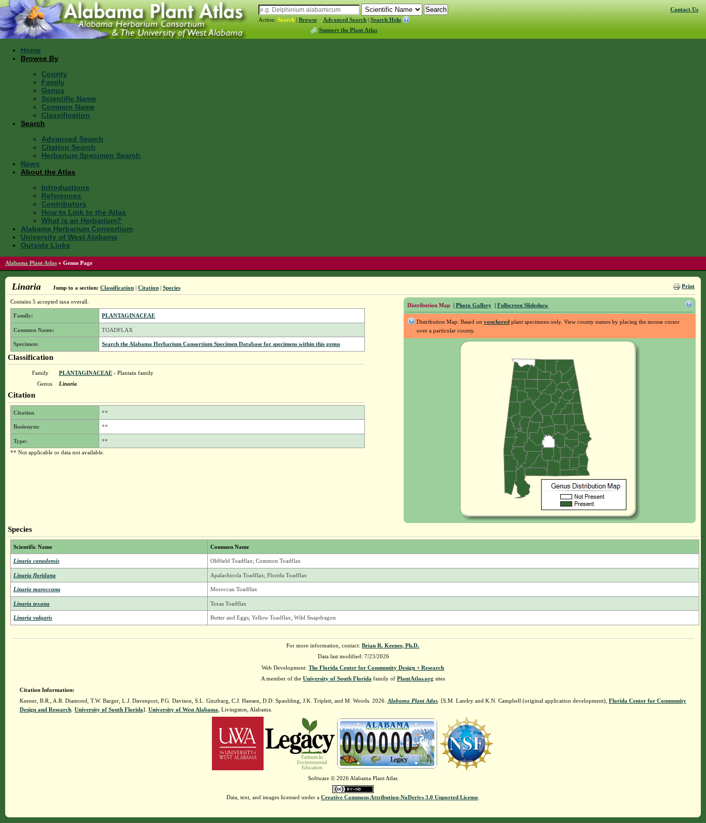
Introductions (65, 187)
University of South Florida (337, 678)
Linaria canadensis (36, 561)
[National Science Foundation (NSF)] (466, 743)
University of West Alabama (69, 237)
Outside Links (45, 245)
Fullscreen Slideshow (522, 305)
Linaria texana (31, 603)
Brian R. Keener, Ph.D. (390, 645)
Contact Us (684, 9)
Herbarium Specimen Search (91, 155)
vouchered (497, 322)
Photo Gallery (474, 305)
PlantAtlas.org (415, 678)
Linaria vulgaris (32, 617)
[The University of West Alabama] (238, 743)
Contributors (63, 204)
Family (53, 82)
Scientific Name (68, 98)
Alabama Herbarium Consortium (77, 229)
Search (286, 20)
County (54, 74)
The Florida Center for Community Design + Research (376, 667)
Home (31, 50)
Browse (308, 20)
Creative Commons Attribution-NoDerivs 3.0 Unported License (399, 797)
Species (171, 287)
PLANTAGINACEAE (128, 315)
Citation (148, 287)
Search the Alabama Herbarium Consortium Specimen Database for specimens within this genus (221, 344)
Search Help (386, 20)
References (61, 196)
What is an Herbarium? (81, 220)
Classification (65, 115)
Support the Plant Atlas (348, 30)
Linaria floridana (34, 575)
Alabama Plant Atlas (31, 263)
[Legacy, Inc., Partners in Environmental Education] (300, 743)
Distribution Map (428, 305)
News (30, 164)
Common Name (68, 107)
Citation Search (68, 147)
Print (688, 286)
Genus (53, 90)
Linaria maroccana (36, 589)
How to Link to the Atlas (83, 212)
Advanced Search (344, 20)
